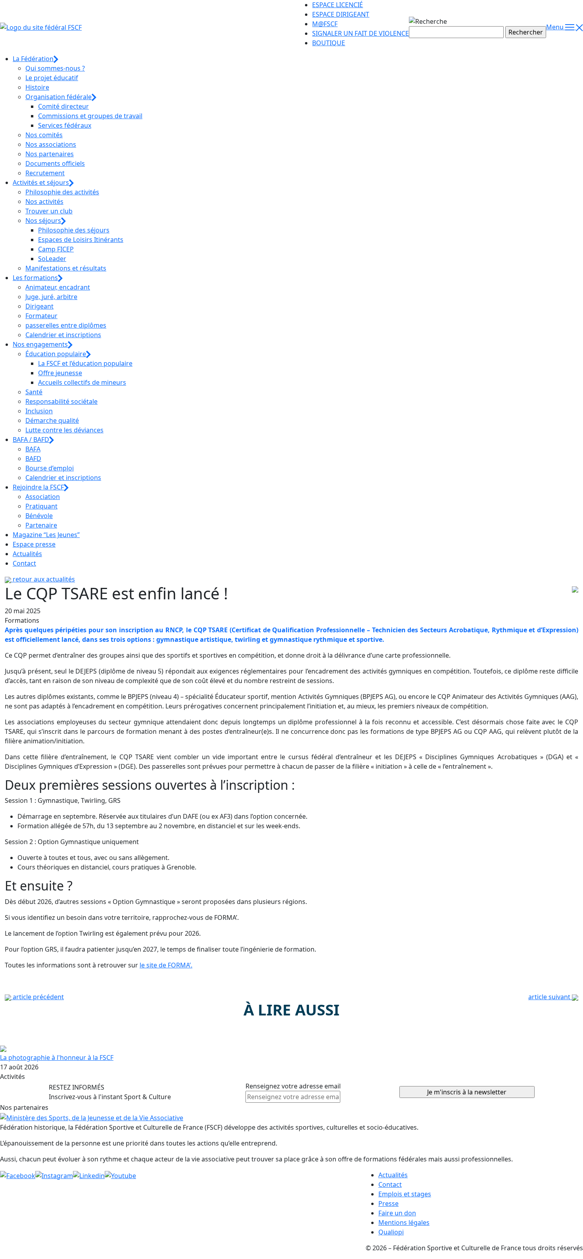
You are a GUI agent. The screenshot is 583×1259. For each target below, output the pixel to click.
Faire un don (397, 1213)
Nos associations (50, 144)
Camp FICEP (56, 249)
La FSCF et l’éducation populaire (85, 363)
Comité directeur (63, 106)
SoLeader (52, 258)
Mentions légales (404, 1222)
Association (42, 496)
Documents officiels (55, 163)
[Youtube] (120, 1175)
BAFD (33, 458)
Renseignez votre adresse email (293, 1086)
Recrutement (45, 173)
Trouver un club (49, 211)
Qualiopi (391, 1232)
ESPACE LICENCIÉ (337, 4)
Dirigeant (39, 306)
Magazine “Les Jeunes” (46, 534)
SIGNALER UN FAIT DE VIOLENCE (360, 33)
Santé (33, 392)
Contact (24, 563)
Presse (388, 1203)
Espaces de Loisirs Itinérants (80, 239)
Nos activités (44, 201)
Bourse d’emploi (49, 468)
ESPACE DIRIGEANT (340, 14)
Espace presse (34, 544)
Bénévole (39, 515)
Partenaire (41, 525)
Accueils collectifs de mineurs (82, 382)
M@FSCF (325, 23)
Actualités (27, 553)
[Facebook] (17, 1175)
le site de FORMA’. (166, 965)
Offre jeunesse (60, 372)
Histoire (37, 87)
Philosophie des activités (62, 192)
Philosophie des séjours (73, 230)
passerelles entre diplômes (65, 325)
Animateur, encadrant (57, 287)
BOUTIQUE (328, 42)
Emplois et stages (404, 1194)
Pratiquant (41, 506)
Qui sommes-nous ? (55, 68)
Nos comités (44, 135)
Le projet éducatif (51, 77)
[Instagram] (54, 1175)
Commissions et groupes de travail (90, 115)
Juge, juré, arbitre (51, 296)
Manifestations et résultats (65, 268)
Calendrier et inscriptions (63, 334)
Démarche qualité (52, 420)
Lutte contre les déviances (64, 430)
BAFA (32, 449)
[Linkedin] (89, 1175)
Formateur (41, 315)
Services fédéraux (64, 125)
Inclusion (39, 411)
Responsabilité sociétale (61, 401)
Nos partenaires (49, 154)
